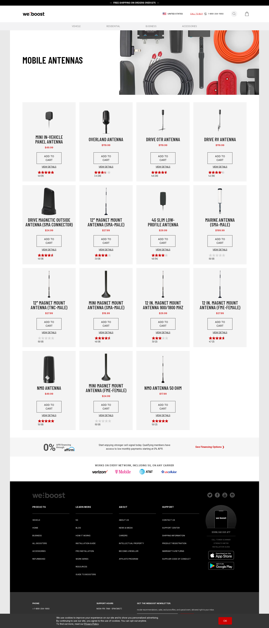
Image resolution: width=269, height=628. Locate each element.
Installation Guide (86, 543)
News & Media (126, 528)
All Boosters (39, 543)
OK (225, 620)
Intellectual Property (131, 543)
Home (35, 528)
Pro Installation (85, 551)
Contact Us (168, 520)
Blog (78, 528)
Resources (81, 566)
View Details (49, 166)
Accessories (39, 551)
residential (113, 26)
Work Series (82, 559)
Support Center (171, 528)
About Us (124, 520)
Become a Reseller (128, 551)
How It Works (83, 535)
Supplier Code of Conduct (176, 559)
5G (77, 520)
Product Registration (174, 543)
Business (37, 535)
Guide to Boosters (86, 574)
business (151, 26)
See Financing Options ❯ (209, 446)
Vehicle (36, 520)
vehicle (76, 26)
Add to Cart (49, 158)
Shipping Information (173, 535)
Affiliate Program (128, 559)
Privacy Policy (91, 624)
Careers (123, 535)
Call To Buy (196, 14)
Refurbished (38, 559)
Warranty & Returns (173, 551)
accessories (189, 26)
